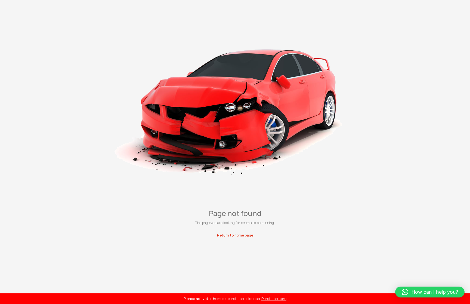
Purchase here (273, 298)
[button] (430, 292)
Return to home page (235, 235)
